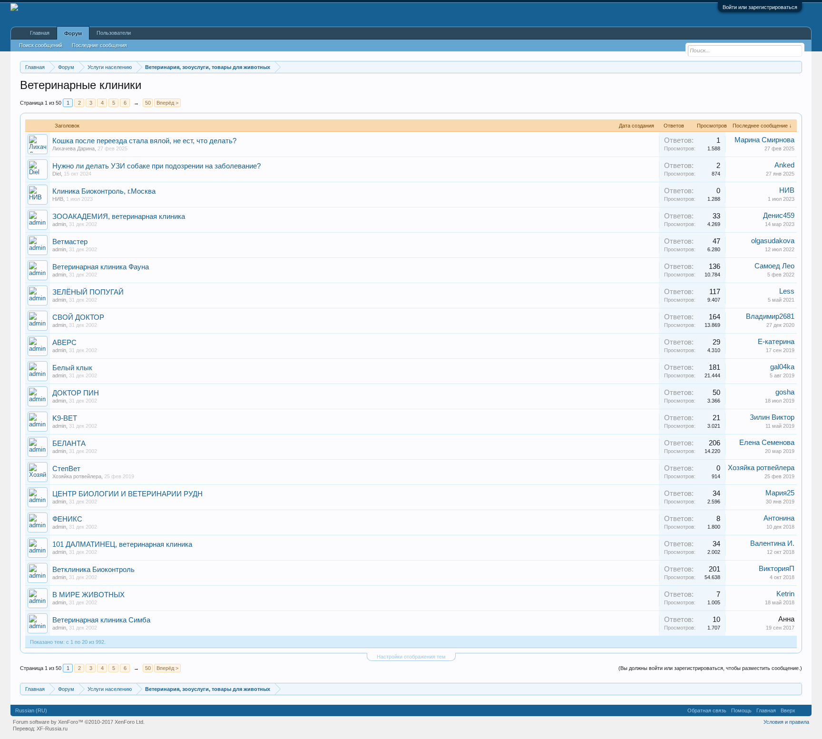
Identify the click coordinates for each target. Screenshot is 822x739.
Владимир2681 (770, 316)
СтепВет (66, 469)
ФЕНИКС (67, 519)
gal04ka (782, 367)
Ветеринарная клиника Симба (101, 620)
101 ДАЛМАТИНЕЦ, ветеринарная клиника (122, 544)
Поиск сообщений (40, 45)
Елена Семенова (766, 442)
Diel (56, 174)
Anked (784, 165)
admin (59, 224)
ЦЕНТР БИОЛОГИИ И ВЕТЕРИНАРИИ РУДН (127, 494)
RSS (803, 710)
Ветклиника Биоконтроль (93, 569)
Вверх (788, 710)
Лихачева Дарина (73, 148)
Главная (39, 33)
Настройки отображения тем (411, 657)
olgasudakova (772, 241)
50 (148, 103)
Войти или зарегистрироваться (760, 7)
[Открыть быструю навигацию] (796, 67)
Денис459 (778, 215)
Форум (73, 33)
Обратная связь (706, 710)
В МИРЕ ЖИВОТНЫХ (88, 595)
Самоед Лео (774, 266)
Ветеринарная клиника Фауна (100, 267)
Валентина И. (772, 543)
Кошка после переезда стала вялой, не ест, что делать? (144, 141)
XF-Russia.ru (52, 728)
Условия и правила (786, 722)
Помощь (741, 710)
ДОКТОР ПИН (75, 393)
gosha (784, 392)
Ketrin (785, 594)
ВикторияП (776, 568)
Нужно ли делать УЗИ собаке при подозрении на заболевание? (156, 166)
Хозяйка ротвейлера (76, 476)
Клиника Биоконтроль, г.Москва (104, 191)
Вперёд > (167, 103)
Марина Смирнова (764, 140)
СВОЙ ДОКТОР (78, 317)
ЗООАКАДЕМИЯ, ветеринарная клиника (118, 216)
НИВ (57, 199)
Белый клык (72, 368)
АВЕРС (64, 342)
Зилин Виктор (772, 417)
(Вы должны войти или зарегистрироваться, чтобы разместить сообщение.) (710, 668)
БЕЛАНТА (69, 443)
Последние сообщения (99, 45)
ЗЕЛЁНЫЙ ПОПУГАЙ (88, 292)
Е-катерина (776, 341)
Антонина (778, 518)
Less (786, 291)
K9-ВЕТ (64, 418)
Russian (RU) (31, 710)
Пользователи (114, 33)
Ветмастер (70, 242)
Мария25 (779, 493)
